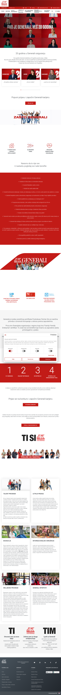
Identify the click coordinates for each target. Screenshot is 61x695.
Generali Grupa (34, 674)
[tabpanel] (11, 77)
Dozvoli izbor (30, 359)
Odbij (13, 359)
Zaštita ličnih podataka (36, 689)
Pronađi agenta (56, 7)
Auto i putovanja (14, 11)
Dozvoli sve (48, 359)
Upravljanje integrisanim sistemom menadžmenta (36, 686)
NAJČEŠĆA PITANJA (47, 11)
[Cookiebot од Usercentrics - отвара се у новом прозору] (51, 335)
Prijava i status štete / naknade (38, 11)
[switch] (23, 351)
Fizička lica (3, 7)
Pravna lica (12, 7)
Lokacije (18, 677)
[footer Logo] (4, 664)
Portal (33, 7)
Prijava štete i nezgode (21, 674)
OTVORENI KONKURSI (30, 404)
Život (2, 11)
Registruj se (25, 15)
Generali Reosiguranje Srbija (37, 679)
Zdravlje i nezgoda (6, 679)
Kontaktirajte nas (44, 7)
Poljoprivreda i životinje (7, 682)
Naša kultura (34, 677)
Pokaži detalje (51, 355)
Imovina (8, 11)
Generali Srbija (34, 671)
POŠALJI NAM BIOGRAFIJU (30, 425)
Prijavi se (25, 11)
